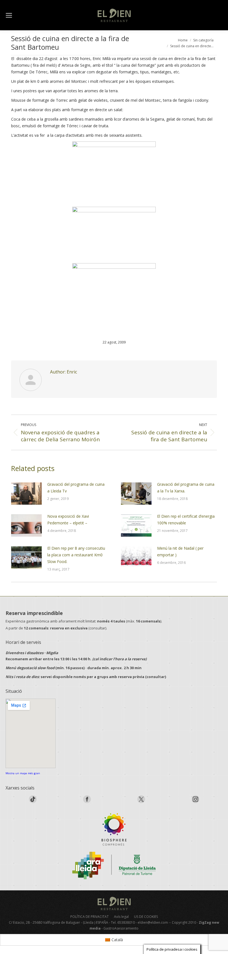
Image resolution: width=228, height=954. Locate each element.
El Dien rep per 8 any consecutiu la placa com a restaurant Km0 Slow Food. (76, 555)
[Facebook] (87, 801)
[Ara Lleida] (114, 865)
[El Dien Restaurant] (114, 829)
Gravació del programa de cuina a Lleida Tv (76, 488)
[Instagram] (195, 801)
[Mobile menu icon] (9, 15)
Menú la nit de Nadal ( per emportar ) (180, 551)
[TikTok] (33, 801)
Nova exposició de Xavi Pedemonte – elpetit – (68, 519)
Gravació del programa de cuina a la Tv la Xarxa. (185, 488)
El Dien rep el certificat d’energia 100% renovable (186, 519)
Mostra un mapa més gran (23, 773)
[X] (141, 801)
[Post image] (26, 493)
